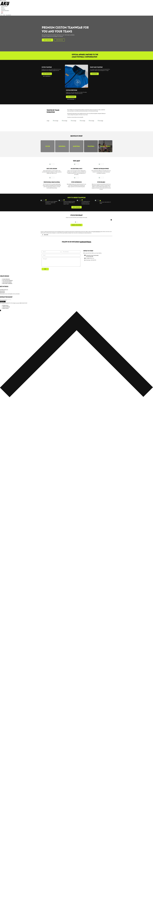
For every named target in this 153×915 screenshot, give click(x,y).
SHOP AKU (3, 9)
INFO (2, 13)
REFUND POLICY (5, 305)
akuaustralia (2, 291)
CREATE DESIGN (4, 6)
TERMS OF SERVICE (6, 306)
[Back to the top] (76, 397)
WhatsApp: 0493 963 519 (91, 260)
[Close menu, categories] (0, 310)
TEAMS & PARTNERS (5, 10)
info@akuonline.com (90, 258)
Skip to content (3, 0)
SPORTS (2, 7)
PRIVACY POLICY (5, 308)
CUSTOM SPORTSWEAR (7, 281)
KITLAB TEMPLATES (6, 279)
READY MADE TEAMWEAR (7, 283)
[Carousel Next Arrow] (111, 220)
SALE (2, 12)
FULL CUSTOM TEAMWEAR (7, 280)
